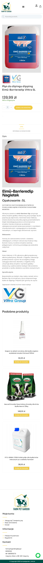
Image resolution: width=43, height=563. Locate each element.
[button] (23, 6)
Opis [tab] (21, 127)
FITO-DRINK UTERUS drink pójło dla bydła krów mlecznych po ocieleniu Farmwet (21, 458)
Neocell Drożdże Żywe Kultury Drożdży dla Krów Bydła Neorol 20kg (21, 405)
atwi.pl (33, 561)
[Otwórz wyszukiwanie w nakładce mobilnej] (21, 17)
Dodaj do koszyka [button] (21, 362)
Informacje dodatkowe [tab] (21, 131)
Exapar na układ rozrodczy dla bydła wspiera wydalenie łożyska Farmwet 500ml (21, 352)
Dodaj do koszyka (23, 107)
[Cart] (40, 6)
